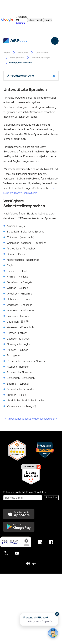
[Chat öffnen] (53, 633)
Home (7, 52)
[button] (39, 619)
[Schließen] (57, 614)
